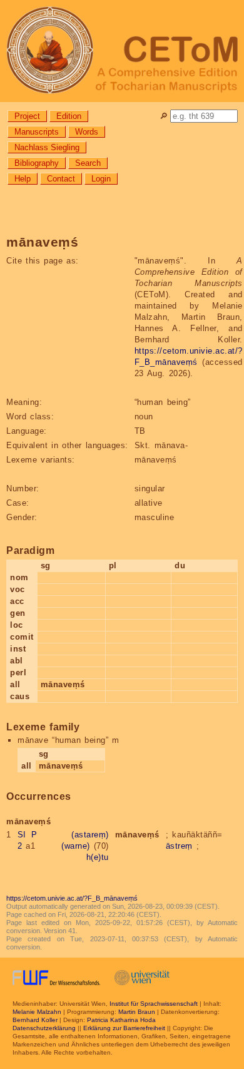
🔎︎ (164, 116)
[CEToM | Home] (122, 51)
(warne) (75, 846)
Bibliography (36, 163)
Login (101, 178)
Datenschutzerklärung (44, 1028)
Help (22, 178)
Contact (61, 178)
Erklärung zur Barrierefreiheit (124, 1028)
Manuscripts (36, 131)
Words (86, 131)
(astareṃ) (90, 834)
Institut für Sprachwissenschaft (153, 1003)
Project (27, 116)
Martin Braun (136, 1011)
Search (88, 163)
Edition (68, 116)
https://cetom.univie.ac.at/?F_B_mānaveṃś (72, 898)
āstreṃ (179, 846)
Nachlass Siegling (46, 147)
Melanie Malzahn (37, 1011)
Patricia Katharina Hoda (121, 1019)
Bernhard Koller (35, 1019)
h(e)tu (97, 857)
